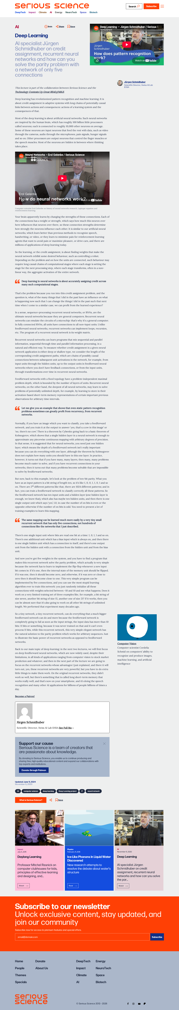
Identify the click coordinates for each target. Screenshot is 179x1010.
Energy (58, 12)
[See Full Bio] (73, 728)
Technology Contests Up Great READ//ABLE (39, 91)
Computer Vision (126, 643)
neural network (94, 791)
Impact (32, 12)
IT (82, 791)
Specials (21, 982)
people (19, 968)
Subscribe (151, 6)
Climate (43, 12)
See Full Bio (65, 727)
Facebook (127, 1003)
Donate (40, 961)
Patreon (145, 1003)
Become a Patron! (25, 696)
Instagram (133, 1003)
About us (41, 968)
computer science (31, 791)
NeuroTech (71, 12)
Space (83, 12)
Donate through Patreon (34, 770)
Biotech (93, 12)
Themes (20, 975)
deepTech (20, 12)
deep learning (48, 791)
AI (51, 12)
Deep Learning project (68, 791)
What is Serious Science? (30, 800)
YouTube (139, 1003)
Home (19, 961)
